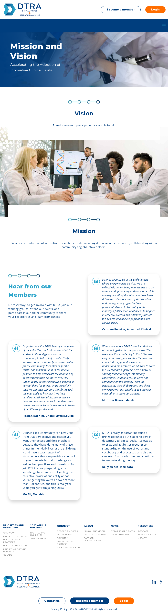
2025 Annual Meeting (39, 526)
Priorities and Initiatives (13, 526)
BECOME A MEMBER (67, 531)
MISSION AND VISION (94, 531)
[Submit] (159, 114)
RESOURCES (146, 526)
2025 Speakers (38, 538)
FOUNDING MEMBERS (95, 534)
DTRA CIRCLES (64, 534)
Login (155, 9)
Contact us (52, 600)
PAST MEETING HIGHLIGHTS (37, 534)
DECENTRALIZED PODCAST (65, 542)
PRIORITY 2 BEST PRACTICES (11, 540)
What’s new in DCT (121, 534)
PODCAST (143, 531)
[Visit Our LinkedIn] (154, 582)
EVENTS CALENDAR (148, 534)
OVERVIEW (8, 533)
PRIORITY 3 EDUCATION (15, 545)
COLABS (7, 555)
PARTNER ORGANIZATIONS (92, 539)
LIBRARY (142, 538)
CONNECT (63, 526)
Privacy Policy (59, 609)
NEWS (115, 526)
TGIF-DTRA (62, 538)
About (89, 526)
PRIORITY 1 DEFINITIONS (15, 536)
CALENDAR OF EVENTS (68, 547)
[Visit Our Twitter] (161, 582)
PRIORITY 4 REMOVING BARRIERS (14, 550)
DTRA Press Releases (123, 531)
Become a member (121, 9)
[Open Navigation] (164, 26)
